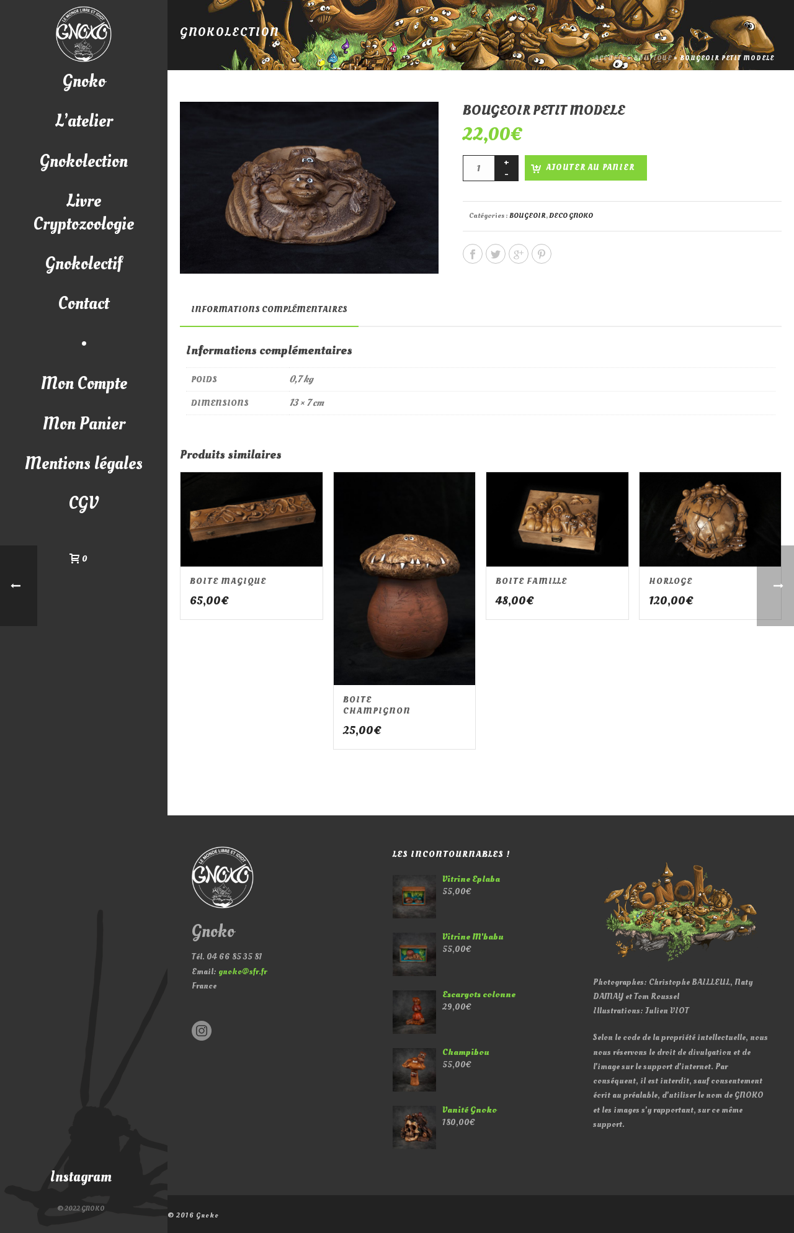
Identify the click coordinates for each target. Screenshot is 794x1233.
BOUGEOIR (527, 215)
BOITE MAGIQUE (228, 581)
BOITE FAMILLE (531, 581)
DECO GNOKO (571, 215)
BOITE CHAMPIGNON (377, 705)
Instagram (81, 1177)
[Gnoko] (83, 34)
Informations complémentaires (269, 309)
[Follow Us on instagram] (202, 1031)
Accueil (610, 58)
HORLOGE (670, 581)
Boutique (652, 58)
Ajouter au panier (590, 167)
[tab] (269, 310)
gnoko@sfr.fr (242, 971)
